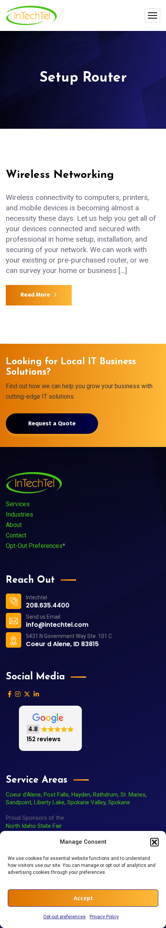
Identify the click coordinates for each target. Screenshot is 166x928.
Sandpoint (18, 802)
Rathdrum (105, 794)
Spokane (119, 802)
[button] (154, 842)
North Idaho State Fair (34, 825)
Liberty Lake (49, 802)
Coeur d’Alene (23, 794)
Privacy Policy (104, 916)
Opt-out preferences (64, 916)
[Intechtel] (31, 15)
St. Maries (133, 794)
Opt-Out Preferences (34, 545)
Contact (16, 535)
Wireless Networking (60, 175)
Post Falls (56, 794)
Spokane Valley (86, 802)
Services (18, 504)
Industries (19, 514)
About (14, 525)
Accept (83, 898)
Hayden (80, 794)
